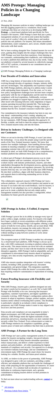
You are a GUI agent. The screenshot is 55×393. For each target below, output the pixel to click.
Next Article (23, 391)
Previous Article (11, 391)
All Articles (9, 387)
